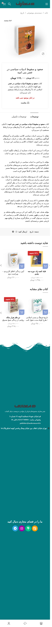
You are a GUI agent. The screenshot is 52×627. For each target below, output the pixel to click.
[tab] (34, 116)
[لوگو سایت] (25, 4)
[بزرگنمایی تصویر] (43, 54)
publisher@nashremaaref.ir (30, 423)
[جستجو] (9, 4)
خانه (46, 13)
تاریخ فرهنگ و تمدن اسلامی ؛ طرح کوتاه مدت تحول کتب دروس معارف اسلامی (37, 320)
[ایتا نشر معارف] (35, 528)
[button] (45, 266)
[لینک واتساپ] (16, 232)
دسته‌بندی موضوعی (34, 13)
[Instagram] (22, 528)
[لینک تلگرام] (13, 232)
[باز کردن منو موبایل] (46, 4)
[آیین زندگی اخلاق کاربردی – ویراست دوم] (13, 259)
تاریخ (22, 13)
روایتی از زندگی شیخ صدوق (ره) (13, 320)
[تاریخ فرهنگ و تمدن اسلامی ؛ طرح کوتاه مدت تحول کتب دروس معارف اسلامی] (37, 305)
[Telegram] (15, 528)
